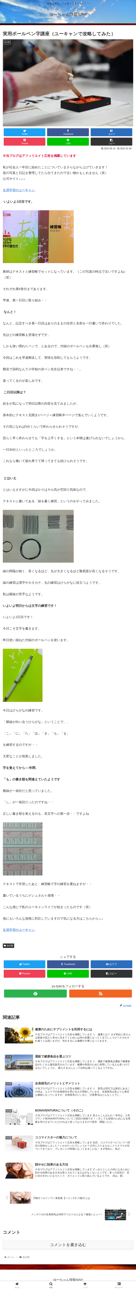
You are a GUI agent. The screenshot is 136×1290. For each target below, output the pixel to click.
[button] (126, 681)
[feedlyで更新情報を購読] (35, 994)
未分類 (10, 945)
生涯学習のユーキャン (19, 190)
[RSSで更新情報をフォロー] (100, 994)
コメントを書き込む (68, 1245)
